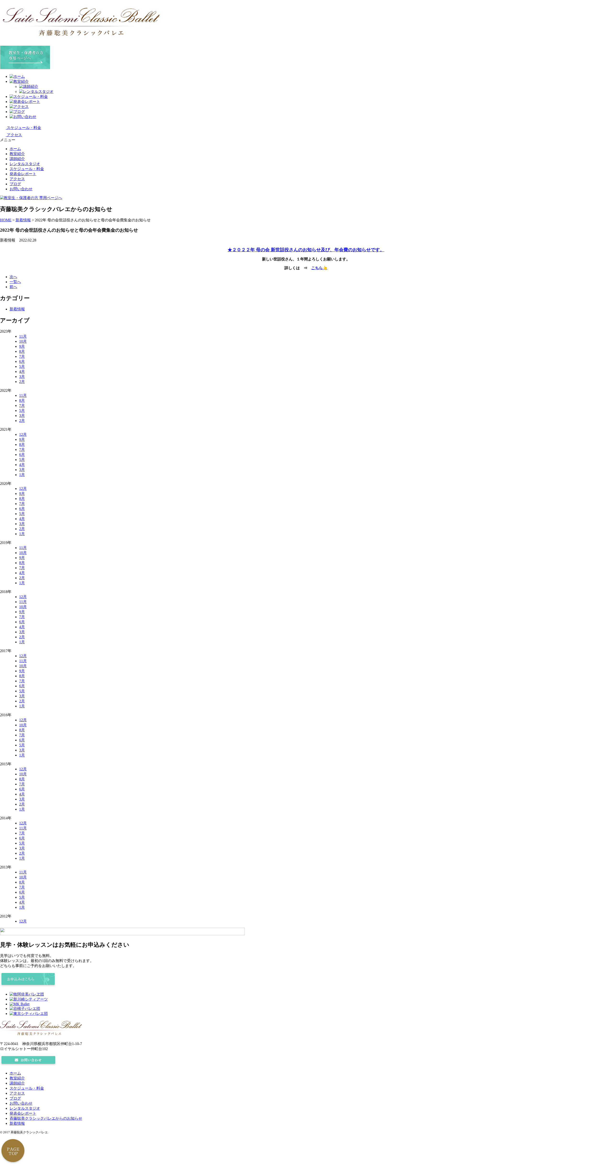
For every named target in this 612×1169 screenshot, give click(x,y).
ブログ (15, 184)
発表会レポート (23, 174)
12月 (23, 434)
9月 (22, 346)
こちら (317, 268)
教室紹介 (17, 154)
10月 (23, 341)
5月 (22, 366)
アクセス (17, 179)
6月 (22, 361)
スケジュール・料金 (27, 169)
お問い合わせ (21, 189)
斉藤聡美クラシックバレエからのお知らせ (46, 1118)
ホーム (15, 149)
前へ (13, 287)
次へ (13, 277)
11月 (23, 336)
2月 (22, 382)
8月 (22, 351)
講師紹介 (17, 159)
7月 (22, 356)
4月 (22, 371)
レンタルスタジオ (25, 164)
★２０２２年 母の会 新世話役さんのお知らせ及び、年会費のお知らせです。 (306, 249)
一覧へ (15, 282)
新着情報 (17, 309)
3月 (22, 377)
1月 (22, 475)
